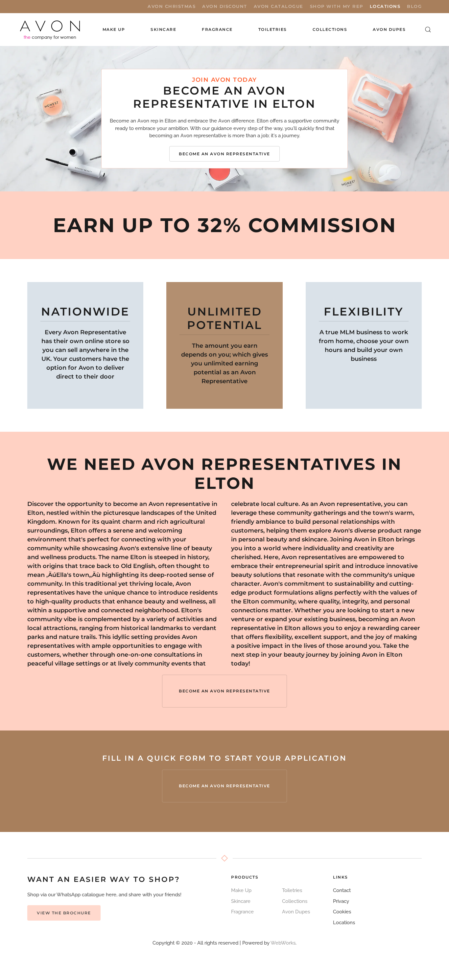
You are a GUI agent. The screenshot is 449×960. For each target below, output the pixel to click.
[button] (428, 29)
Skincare (240, 901)
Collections (330, 29)
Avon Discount (224, 6)
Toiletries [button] (272, 29)
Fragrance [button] (217, 29)
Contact (342, 890)
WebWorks (283, 943)
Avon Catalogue (278, 6)
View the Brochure (64, 912)
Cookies (342, 912)
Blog (414, 6)
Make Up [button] (114, 29)
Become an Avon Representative (224, 153)
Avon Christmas (172, 6)
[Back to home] (50, 29)
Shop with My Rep (336, 6)
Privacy (341, 901)
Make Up (241, 890)
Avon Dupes (389, 29)
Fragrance (242, 912)
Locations (385, 6)
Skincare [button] (163, 29)
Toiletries (292, 890)
